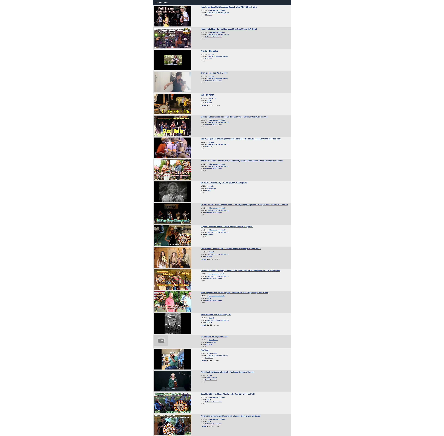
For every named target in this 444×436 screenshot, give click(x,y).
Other (209, 100)
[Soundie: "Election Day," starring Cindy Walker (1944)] (172, 191)
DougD (211, 142)
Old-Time (208, 59)
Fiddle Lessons (212, 378)
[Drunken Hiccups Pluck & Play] (172, 81)
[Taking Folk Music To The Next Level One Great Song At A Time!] (172, 38)
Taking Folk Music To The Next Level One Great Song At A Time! (229, 29)
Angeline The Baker (209, 50)
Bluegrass (208, 15)
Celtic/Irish (209, 234)
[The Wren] (172, 359)
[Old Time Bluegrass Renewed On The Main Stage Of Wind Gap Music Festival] (172, 125)
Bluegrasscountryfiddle (217, 10)
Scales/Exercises (211, 380)
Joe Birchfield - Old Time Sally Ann (216, 314)
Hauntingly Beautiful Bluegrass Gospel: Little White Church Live (229, 7)
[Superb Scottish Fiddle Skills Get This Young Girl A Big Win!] (172, 235)
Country (208, 191)
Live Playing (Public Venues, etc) (218, 13)
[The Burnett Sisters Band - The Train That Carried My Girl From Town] (172, 257)
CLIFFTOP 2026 (207, 94)
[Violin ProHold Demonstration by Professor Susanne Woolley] (172, 381)
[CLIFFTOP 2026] (172, 103)
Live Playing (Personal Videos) (217, 56)
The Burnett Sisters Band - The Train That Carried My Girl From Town (231, 248)
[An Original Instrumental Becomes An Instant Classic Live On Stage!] (172, 425)
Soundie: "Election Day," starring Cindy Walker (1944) (224, 182)
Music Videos (211, 188)
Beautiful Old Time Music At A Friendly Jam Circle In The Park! (228, 394)
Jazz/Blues (208, 147)
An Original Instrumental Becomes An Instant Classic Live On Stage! (230, 415)
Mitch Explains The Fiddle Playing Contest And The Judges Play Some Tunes (234, 292)
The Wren (205, 350)
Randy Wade (213, 353)
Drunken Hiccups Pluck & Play (214, 72)
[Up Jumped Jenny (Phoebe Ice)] (161, 340)
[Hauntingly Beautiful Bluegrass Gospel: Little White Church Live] (172, 16)
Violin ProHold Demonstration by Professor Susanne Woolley (227, 372)
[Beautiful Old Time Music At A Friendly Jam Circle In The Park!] (172, 403)
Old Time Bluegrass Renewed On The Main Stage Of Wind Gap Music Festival (234, 116)
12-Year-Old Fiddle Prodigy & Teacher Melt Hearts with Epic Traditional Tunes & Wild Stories (240, 270)
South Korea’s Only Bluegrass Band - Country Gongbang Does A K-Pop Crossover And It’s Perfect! (244, 204)
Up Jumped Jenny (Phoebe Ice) (214, 336)
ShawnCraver (213, 340)
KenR (210, 375)
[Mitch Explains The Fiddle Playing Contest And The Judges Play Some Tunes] (172, 301)
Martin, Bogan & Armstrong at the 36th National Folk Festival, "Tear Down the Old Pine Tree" (241, 138)
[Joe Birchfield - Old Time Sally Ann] (172, 323)
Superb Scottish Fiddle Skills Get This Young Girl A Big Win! (227, 226)
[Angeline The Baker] (172, 60)
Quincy (211, 54)
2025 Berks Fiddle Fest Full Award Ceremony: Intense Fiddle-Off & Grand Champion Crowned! (242, 160)
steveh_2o (212, 98)
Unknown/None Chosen (213, 37)
